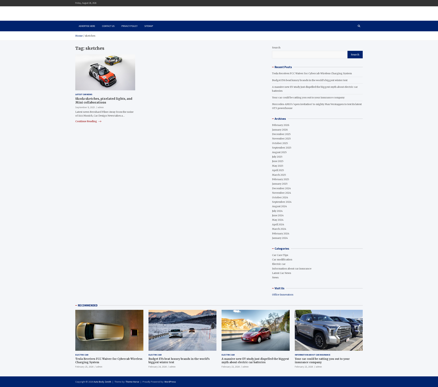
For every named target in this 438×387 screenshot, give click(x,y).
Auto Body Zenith (102, 381)
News (275, 277)
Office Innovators (282, 294)
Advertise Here (87, 26)
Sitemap (148, 26)
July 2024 (277, 210)
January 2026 (280, 129)
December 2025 (281, 134)
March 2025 (279, 174)
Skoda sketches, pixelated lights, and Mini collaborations (103, 100)
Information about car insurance (291, 268)
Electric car (279, 264)
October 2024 (280, 197)
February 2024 (280, 233)
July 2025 (277, 156)
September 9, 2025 (85, 107)
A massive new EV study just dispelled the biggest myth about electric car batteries (255, 360)
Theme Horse (132, 381)
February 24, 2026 (158, 366)
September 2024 (282, 201)
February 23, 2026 (231, 366)
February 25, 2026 (84, 366)
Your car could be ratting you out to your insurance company (308, 97)
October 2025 (280, 143)
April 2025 (278, 170)
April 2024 (278, 224)
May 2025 (277, 165)
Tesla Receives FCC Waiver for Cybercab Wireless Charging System (312, 73)
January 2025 (280, 183)
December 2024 (281, 188)
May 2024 (278, 219)
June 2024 (278, 215)
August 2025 (279, 152)
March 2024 (279, 228)
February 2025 (280, 179)
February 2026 (280, 125)
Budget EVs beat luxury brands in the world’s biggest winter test (309, 80)
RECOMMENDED (88, 305)
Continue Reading (86, 121)
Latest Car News (83, 94)
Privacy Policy (129, 26)
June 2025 (278, 161)
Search (276, 47)
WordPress (170, 381)
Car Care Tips (280, 255)
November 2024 (281, 192)
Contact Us (108, 26)
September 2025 (281, 147)
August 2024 (279, 206)
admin (101, 107)
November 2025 (281, 138)
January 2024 (280, 238)
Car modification (282, 259)
